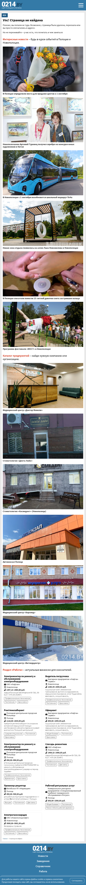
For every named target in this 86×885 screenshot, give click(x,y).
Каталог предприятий (16, 355)
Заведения (43, 861)
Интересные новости (15, 39)
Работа (43, 871)
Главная (5, 838)
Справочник (43, 866)
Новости (43, 856)
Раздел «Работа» (13, 670)
